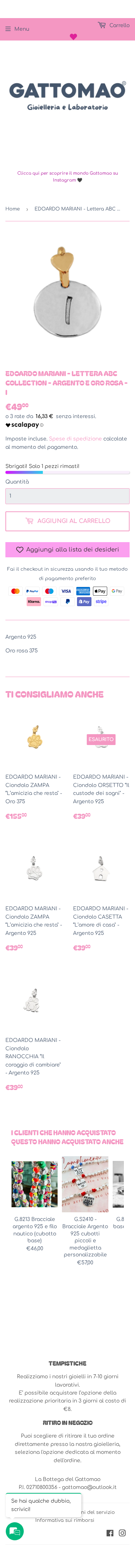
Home (12, 209)
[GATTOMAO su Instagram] (122, 1534)
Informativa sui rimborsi (64, 1520)
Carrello (119, 25)
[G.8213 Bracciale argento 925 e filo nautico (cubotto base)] (35, 1184)
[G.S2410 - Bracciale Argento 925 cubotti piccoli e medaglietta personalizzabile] (85, 1184)
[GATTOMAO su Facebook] (110, 1534)
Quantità (17, 482)
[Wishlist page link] (73, 37)
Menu (21, 29)
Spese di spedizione (75, 439)
